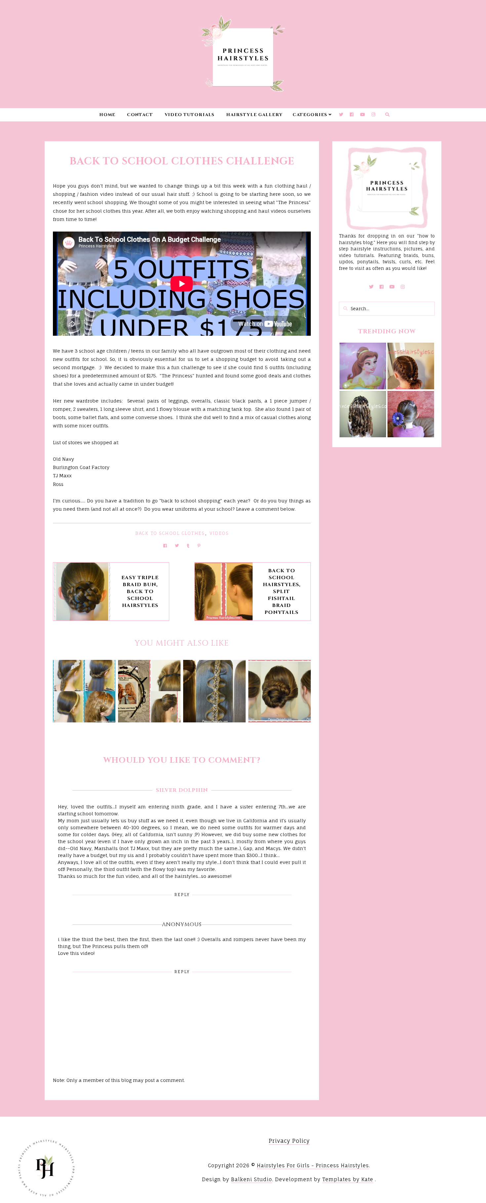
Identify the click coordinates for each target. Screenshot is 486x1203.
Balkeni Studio (251, 1179)
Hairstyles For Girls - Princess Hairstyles (313, 1165)
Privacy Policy (289, 1141)
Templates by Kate (347, 1179)
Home (107, 115)
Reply (182, 894)
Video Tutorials (190, 115)
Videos (219, 533)
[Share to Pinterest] (198, 545)
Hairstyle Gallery (254, 115)
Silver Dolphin (182, 790)
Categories (310, 115)
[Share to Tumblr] (188, 545)
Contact (140, 115)
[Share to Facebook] (165, 545)
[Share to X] (177, 545)
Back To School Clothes (169, 533)
